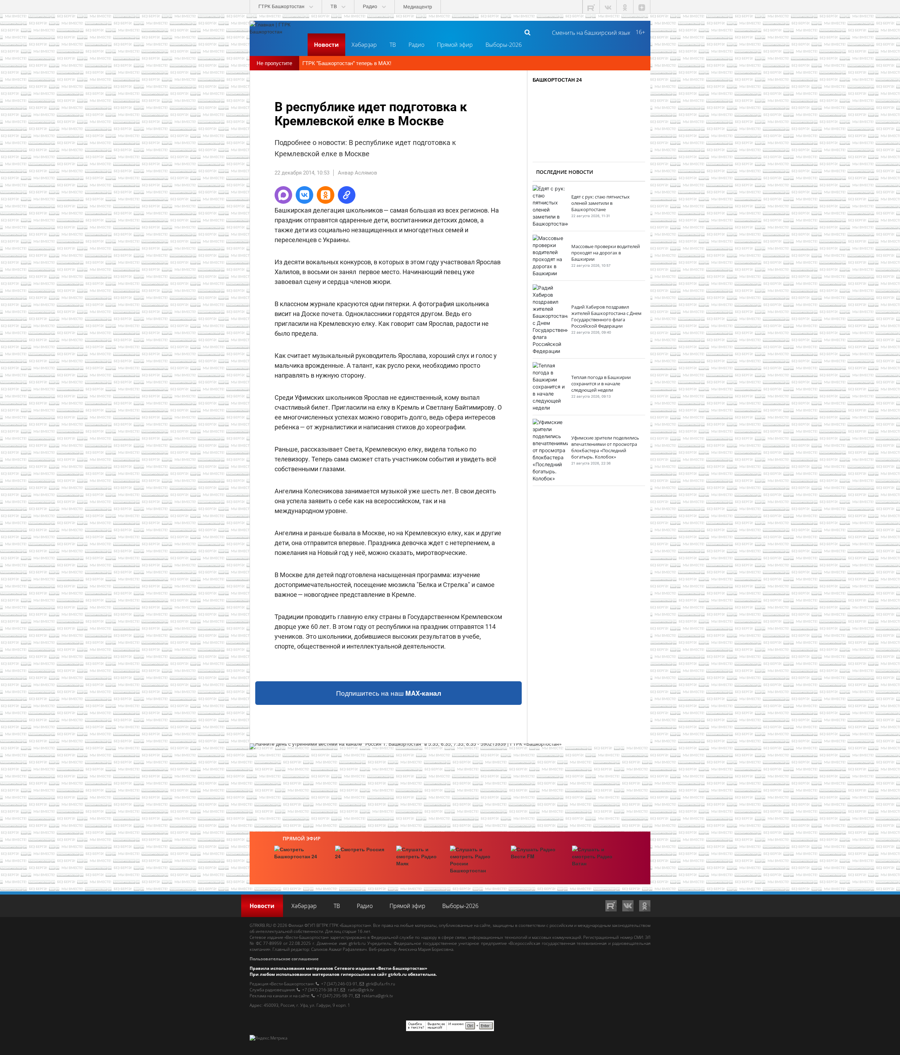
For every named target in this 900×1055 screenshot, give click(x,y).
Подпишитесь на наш (388, 693)
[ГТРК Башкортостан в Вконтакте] (608, 7)
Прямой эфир (455, 45)
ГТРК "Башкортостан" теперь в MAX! (346, 63)
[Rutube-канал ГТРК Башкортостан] (591, 7)
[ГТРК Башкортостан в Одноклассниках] (625, 7)
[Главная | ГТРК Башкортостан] (276, 32)
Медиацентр (417, 7)
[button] (283, 195)
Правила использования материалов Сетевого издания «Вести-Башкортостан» (338, 968)
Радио (416, 45)
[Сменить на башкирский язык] (588, 32)
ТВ (393, 45)
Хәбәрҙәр (364, 45)
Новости (326, 45)
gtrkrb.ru (357, 943)
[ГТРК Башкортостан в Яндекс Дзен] (642, 7)
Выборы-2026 (504, 45)
